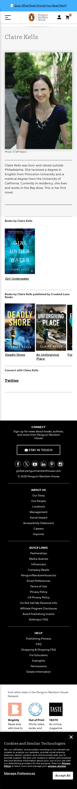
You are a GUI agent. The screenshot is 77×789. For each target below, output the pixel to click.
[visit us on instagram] (60, 464)
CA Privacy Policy (39, 597)
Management (38, 512)
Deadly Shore (15, 355)
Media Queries (38, 559)
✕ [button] (71, 738)
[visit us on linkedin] (43, 464)
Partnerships (38, 553)
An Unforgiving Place (47, 357)
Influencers (38, 564)
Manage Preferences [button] (19, 773)
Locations (38, 506)
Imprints (38, 534)
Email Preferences (38, 581)
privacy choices (57, 766)
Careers (39, 529)
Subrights (38, 661)
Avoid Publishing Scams (38, 614)
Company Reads (38, 570)
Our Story (38, 495)
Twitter (12, 381)
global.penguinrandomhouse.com (38, 471)
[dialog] (38, 760)
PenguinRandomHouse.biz (38, 575)
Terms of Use (38, 586)
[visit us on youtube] (35, 464)
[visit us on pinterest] (52, 464)
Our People (38, 501)
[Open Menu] (8, 17)
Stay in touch (40, 450)
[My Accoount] (59, 17)
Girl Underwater (17, 279)
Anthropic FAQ (38, 619)
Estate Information (38, 672)
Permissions (39, 666)
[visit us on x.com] (26, 464)
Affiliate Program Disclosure (38, 608)
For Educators (38, 655)
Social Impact (38, 517)
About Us (38, 490)
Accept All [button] (62, 775)
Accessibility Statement (38, 523)
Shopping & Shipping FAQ (38, 650)
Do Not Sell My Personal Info (38, 603)
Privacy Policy (38, 592)
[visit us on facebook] (18, 464)
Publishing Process (38, 639)
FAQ (38, 644)
